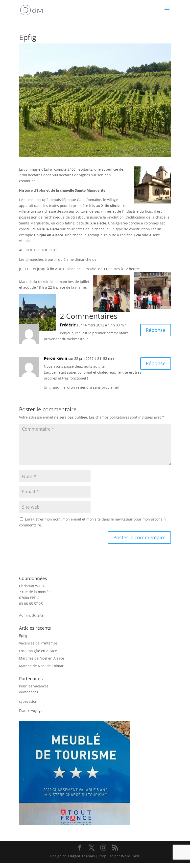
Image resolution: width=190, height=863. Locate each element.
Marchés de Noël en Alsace (41, 658)
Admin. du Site (31, 615)
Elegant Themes (81, 856)
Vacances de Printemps (38, 643)
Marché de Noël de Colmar (41, 665)
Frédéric (68, 325)
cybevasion (28, 701)
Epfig (23, 635)
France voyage (31, 710)
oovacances (28, 692)
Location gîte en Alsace (38, 650)
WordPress (130, 856)
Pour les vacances (33, 686)
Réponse (156, 330)
